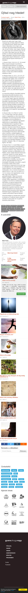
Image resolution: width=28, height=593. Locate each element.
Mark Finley (18, 17)
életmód (14, 476)
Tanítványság (21, 205)
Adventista (13, 210)
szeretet (22, 481)
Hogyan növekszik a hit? (6, 334)
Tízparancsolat (11, 208)
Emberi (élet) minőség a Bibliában (9, 397)
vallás (21, 470)
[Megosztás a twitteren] (11, 444)
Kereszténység (20, 210)
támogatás (4, 484)
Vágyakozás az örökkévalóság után (9, 314)
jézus (14, 470)
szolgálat (21, 479)
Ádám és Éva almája (5, 355)
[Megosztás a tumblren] (17, 444)
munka (10, 481)
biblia (15, 473)
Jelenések (4, 207)
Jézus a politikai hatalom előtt (8, 418)
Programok (10, 557)
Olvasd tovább (21, 294)
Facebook (7, 564)
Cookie (7, 562)
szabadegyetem (6, 479)
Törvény (4, 208)
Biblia (3, 205)
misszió (14, 479)
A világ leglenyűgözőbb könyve (8, 438)
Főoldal (4, 6)
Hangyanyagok (10, 553)
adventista (5, 470)
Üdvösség (18, 208)
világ (16, 481)
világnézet (19, 484)
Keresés (23, 451)
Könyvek (8, 555)
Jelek (10, 207)
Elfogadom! (23, 589)
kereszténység (5, 476)
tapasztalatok (19, 487)
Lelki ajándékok (5, 210)
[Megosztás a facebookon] (4, 444)
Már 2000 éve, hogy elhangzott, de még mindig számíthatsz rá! (12, 376)
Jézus (8, 205)
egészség (4, 481)
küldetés (11, 487)
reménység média (6, 473)
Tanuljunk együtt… (5, 17)
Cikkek (11, 6)
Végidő (14, 207)
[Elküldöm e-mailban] (23, 444)
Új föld (23, 208)
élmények (12, 484)
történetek (4, 487)
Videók (8, 550)
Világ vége (20, 207)
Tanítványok (13, 205)
